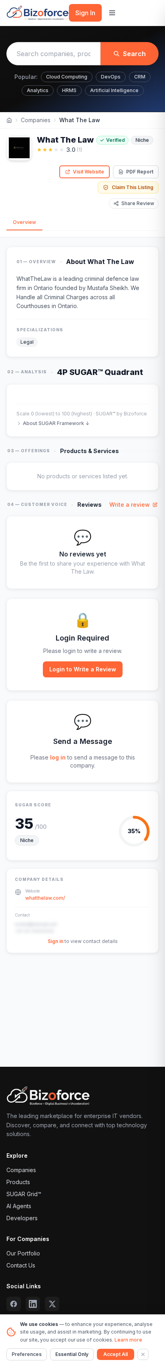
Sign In (85, 13)
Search (134, 54)
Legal (27, 342)
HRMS (69, 90)
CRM (139, 77)
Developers (22, 1218)
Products (18, 1182)
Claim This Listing (132, 187)
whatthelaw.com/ (45, 898)
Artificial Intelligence (114, 90)
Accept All (115, 1354)
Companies (35, 120)
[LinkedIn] (33, 1304)
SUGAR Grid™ (23, 1194)
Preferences (27, 1354)
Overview (24, 222)
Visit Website (88, 172)
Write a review (129, 504)
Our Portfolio (23, 1253)
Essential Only (72, 1354)
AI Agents (18, 1206)
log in (58, 757)
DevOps (111, 77)
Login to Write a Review (82, 669)
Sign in (55, 941)
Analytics (37, 90)
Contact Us (20, 1265)
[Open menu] (112, 13)
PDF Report (139, 172)
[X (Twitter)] (52, 1304)
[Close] (143, 1354)
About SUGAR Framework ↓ (56, 423)
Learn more (128, 1340)
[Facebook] (13, 1304)
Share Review (137, 203)
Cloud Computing (66, 77)
